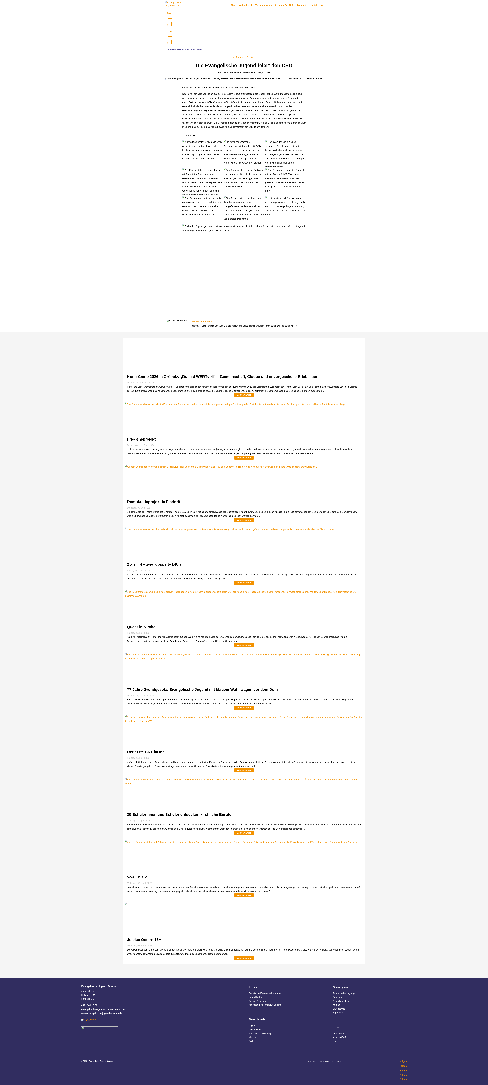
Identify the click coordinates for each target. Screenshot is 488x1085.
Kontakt (314, 5)
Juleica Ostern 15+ (144, 940)
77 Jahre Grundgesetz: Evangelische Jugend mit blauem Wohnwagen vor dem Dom (202, 689)
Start (233, 5)
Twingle (327, 1061)
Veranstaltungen (264, 5)
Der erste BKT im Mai (146, 752)
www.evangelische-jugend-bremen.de (101, 1013)
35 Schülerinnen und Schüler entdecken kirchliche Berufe (179, 814)
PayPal (339, 1061)
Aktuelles (244, 5)
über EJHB (285, 5)
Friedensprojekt (141, 439)
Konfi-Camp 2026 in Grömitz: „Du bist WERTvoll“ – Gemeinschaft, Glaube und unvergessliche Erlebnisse (222, 376)
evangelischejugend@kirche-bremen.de (103, 1009)
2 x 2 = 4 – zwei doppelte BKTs (154, 564)
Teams (300, 5)
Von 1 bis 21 (138, 877)
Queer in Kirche (141, 627)
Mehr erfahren (244, 395)
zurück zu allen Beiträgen (244, 57)
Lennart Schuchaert (231, 73)
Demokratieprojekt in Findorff (153, 502)
